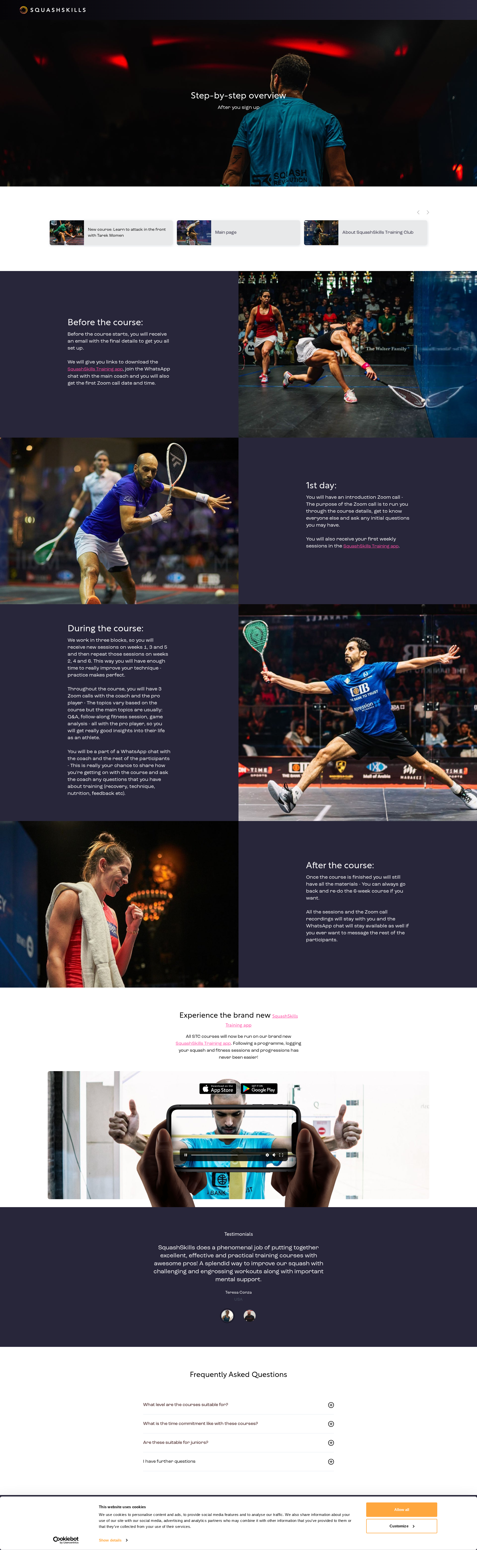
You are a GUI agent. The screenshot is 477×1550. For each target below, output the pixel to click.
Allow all (401, 1509)
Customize (399, 1526)
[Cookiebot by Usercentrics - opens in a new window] (66, 1540)
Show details (110, 1540)
